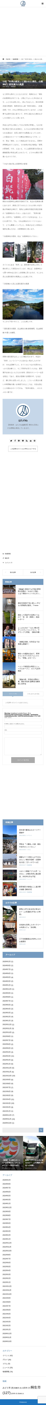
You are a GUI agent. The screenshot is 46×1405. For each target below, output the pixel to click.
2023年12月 (7, 989)
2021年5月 (7, 1095)
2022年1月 (7, 1064)
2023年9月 (7, 993)
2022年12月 (7, 1024)
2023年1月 (7, 1021)
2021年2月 (7, 1107)
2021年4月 (7, 1099)
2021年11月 (7, 1072)
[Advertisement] (23, 31)
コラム (5, 1364)
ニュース (6, 1368)
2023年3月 (7, 1013)
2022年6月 (7, 1044)
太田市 (26, 1388)
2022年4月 (7, 1052)
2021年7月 (7, 1087)
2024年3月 (7, 981)
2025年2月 (7, 961)
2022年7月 (7, 1040)
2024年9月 (7, 965)
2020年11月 (7, 1119)
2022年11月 (7, 1028)
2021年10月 (7, 1076)
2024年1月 (7, 985)
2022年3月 (7, 1056)
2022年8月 (7, 1036)
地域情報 (13, 86)
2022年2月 (7, 1060)
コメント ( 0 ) (13, 693)
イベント (6, 1355)
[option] (11, 1153)
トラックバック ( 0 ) (33, 694)
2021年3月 (7, 1103)
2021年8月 (7, 1083)
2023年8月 (7, 997)
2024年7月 (7, 969)
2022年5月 (7, 1048)
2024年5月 (7, 977)
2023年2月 (7, 1017)
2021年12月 (7, 1068)
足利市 (14, 1393)
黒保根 (21, 1393)
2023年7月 (7, 1001)
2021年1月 (7, 1111)
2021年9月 (7, 1079)
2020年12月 (7, 1115)
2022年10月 (7, 1032)
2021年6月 (7, 1091)
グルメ (5, 1359)
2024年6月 (7, 973)
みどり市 (8, 1388)
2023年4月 (7, 1009)
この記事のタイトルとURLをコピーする (23, 449)
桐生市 (7, 558)
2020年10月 (7, 1123)
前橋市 (18, 1388)
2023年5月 (7, 1005)
